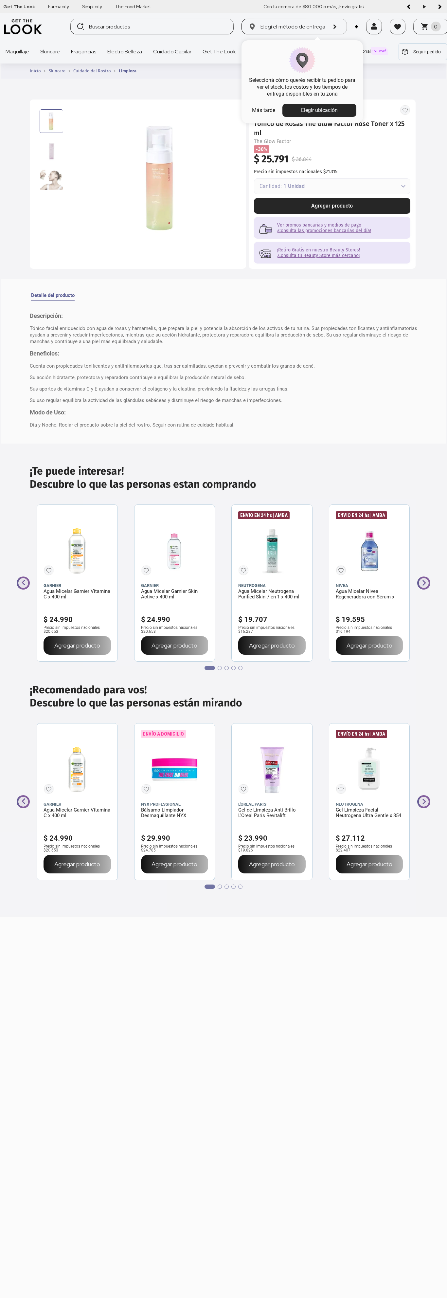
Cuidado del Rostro (92, 71)
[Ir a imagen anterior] (408, 6)
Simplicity (92, 6)
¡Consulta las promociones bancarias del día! (324, 230)
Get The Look (19, 6)
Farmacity (58, 6)
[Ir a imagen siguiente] (440, 6)
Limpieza (127, 71)
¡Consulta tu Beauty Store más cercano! (318, 255)
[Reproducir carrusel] (424, 6)
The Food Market (133, 6)
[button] (374, 35)
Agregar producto (332, 206)
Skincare (57, 71)
